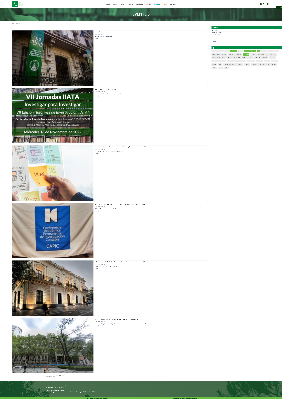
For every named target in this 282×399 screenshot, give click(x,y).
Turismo (224, 54)
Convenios (246, 54)
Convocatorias (216, 51)
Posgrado (253, 54)
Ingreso (230, 57)
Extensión (233, 51)
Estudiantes (264, 51)
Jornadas (240, 51)
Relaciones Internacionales (234, 61)
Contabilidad (266, 64)
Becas (220, 64)
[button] (279, 7)
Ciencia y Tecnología (271, 54)
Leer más (96, 38)
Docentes (214, 61)
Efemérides (257, 57)
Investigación (215, 37)
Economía (238, 54)
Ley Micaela (239, 64)
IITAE (253, 61)
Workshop (254, 64)
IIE (258, 51)
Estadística (231, 54)
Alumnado (214, 30)
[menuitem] (108, 4)
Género (251, 57)
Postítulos (261, 54)
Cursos (224, 57)
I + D (244, 61)
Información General (216, 32)
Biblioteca (272, 57)
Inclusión (267, 61)
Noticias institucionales (217, 39)
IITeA (249, 61)
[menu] (141, 4)
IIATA (254, 51)
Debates (214, 41)
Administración (216, 54)
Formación (274, 61)
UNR (260, 64)
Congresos (248, 51)
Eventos (18, 23)
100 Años (247, 64)
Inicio (13, 23)
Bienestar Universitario (229, 64)
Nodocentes (222, 61)
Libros (226, 67)
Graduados (237, 57)
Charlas (214, 64)
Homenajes (264, 57)
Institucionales (216, 57)
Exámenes (244, 57)
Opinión (214, 67)
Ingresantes (259, 61)
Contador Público (216, 34)
